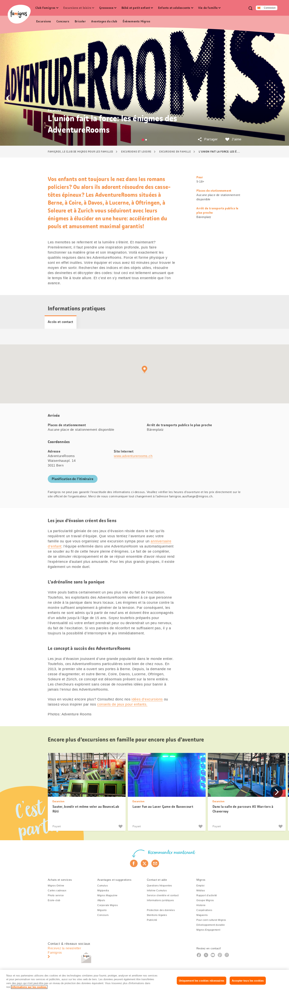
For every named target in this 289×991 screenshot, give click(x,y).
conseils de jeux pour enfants (121, 704)
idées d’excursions (147, 699)
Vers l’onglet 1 (143, 140)
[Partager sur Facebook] (134, 863)
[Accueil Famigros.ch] (19, 14)
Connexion (270, 7)
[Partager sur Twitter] (144, 863)
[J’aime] (121, 826)
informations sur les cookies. (29, 986)
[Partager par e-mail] (155, 863)
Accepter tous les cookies (248, 980)
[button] (8, 98)
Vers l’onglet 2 (146, 140)
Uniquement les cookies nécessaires (201, 980)
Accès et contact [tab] (60, 321)
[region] (144, 980)
